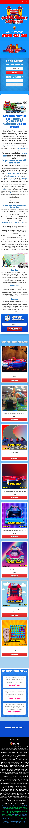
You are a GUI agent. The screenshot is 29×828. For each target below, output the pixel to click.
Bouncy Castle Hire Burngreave (12, 758)
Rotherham (14, 285)
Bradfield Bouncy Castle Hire (14, 787)
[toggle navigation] (26, 2)
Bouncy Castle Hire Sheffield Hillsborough (15, 783)
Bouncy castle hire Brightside (11, 756)
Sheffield (14, 270)
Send (14, 329)
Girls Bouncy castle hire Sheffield (11, 793)
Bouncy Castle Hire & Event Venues (11, 752)
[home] (2, 2)
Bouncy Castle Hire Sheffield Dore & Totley (14, 777)
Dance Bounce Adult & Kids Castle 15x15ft (14, 530)
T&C (26, 805)
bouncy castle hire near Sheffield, (11, 145)
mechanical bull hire (11, 167)
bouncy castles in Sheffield (19, 130)
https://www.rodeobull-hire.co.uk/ (14, 161)
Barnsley (14, 299)
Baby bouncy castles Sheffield (12, 748)
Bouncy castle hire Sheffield (14, 762)
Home (15, 801)
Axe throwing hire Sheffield (11, 746)
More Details (14, 380)
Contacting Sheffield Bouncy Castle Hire (14, 206)
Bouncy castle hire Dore (13, 759)
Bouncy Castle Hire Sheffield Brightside (13, 772)
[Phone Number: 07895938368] (14, 36)
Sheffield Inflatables (8, 797)
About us (3, 746)
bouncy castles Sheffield (21, 148)
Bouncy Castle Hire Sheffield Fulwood (11, 780)
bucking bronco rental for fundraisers (16, 192)
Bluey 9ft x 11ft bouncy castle (14, 609)
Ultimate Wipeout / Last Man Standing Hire (14, 491)
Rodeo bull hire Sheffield (12, 794)
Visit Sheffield (15, 800)
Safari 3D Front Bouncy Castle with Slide (14, 413)
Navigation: (21, 1)
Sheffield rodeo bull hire (18, 797)
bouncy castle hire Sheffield (13, 121)
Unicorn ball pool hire (14, 569)
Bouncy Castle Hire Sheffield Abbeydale (13, 765)
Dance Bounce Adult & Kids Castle (16, 790)
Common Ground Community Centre (13, 789)
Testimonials (8, 800)
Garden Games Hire (14, 648)
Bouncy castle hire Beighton (12, 755)
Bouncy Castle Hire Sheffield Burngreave (15, 775)
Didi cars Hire (14, 452)
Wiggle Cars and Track (11, 818)
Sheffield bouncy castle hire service (11, 796)
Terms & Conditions (14, 803)
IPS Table (22, 815)
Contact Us (21, 803)
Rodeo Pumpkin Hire (14, 374)
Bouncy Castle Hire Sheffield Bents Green (15, 769)
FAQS (8, 805)
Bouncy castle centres (19, 749)
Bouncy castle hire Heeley (15, 761)
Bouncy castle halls (17, 751)
